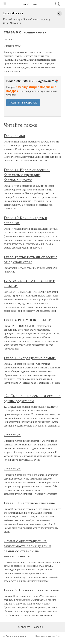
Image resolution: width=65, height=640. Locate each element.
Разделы (38, 627)
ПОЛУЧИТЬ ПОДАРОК (23, 102)
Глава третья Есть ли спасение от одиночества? (30, 259)
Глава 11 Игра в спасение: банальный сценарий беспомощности (27, 174)
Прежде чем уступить (16, 636)
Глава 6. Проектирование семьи (31, 590)
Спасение (12, 434)
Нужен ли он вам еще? (46, 636)
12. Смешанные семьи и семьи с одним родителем (32, 398)
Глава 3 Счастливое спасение (29, 502)
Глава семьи (14, 135)
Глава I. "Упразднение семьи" (30, 357)
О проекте (24, 627)
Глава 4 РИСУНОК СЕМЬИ (28, 319)
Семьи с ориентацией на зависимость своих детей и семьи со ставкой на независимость (27, 548)
